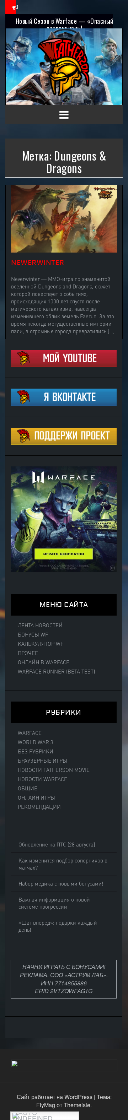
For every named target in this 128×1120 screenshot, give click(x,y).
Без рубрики (35, 751)
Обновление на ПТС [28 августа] (56, 845)
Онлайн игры (36, 798)
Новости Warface (42, 779)
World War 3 (35, 742)
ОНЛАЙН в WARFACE (43, 662)
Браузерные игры (42, 761)
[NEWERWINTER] (64, 218)
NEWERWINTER (37, 262)
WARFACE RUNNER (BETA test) (56, 672)
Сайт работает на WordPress (55, 1097)
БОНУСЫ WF (33, 635)
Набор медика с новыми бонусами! (60, 884)
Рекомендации (39, 807)
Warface (30, 733)
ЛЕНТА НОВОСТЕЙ (40, 625)
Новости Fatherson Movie (54, 770)
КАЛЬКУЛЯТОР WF (41, 644)
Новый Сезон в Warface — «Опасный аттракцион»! (64, 24)
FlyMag (45, 1105)
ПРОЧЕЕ (28, 653)
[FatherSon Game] (64, 66)
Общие (27, 788)
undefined (32, 1117)
